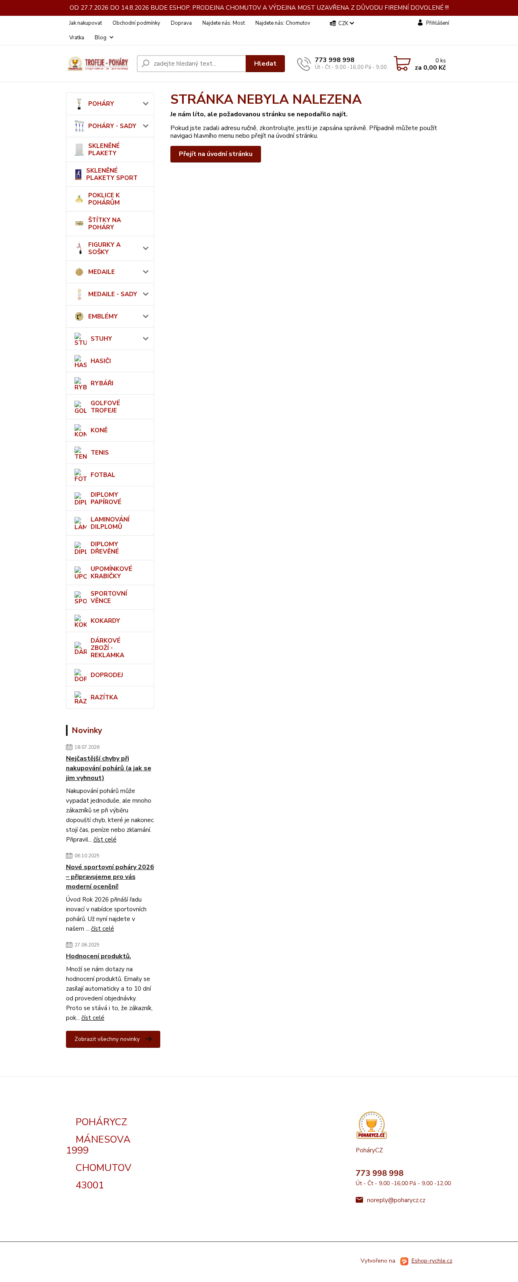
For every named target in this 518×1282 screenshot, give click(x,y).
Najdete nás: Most (223, 23)
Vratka (76, 37)
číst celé (105, 839)
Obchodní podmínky (136, 23)
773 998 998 (335, 60)
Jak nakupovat (85, 23)
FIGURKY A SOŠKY (104, 248)
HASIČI (101, 361)
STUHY (101, 339)
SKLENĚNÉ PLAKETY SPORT (112, 174)
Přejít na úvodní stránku (216, 154)
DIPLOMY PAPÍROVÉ (106, 498)
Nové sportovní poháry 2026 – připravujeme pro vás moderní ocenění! (110, 877)
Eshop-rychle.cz (432, 1261)
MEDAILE (101, 272)
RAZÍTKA (104, 697)
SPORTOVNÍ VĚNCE (109, 597)
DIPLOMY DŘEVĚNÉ (105, 548)
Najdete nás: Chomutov (282, 23)
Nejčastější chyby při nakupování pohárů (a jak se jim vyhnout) (108, 768)
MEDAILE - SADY (112, 294)
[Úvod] (98, 63)
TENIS (100, 453)
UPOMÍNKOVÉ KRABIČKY (111, 572)
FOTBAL (103, 475)
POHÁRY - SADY (112, 126)
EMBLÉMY (103, 316)
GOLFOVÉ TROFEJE (105, 407)
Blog (100, 37)
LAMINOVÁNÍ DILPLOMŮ (110, 523)
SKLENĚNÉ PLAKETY (104, 149)
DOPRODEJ (107, 675)
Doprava (181, 23)
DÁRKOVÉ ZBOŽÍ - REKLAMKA (107, 648)
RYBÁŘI (102, 383)
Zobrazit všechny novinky (107, 1039)
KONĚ (99, 430)
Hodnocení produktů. (98, 956)
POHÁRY (101, 104)
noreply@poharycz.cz (396, 1200)
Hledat (265, 63)
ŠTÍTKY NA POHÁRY (104, 223)
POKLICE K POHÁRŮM (104, 199)
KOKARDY (105, 621)
